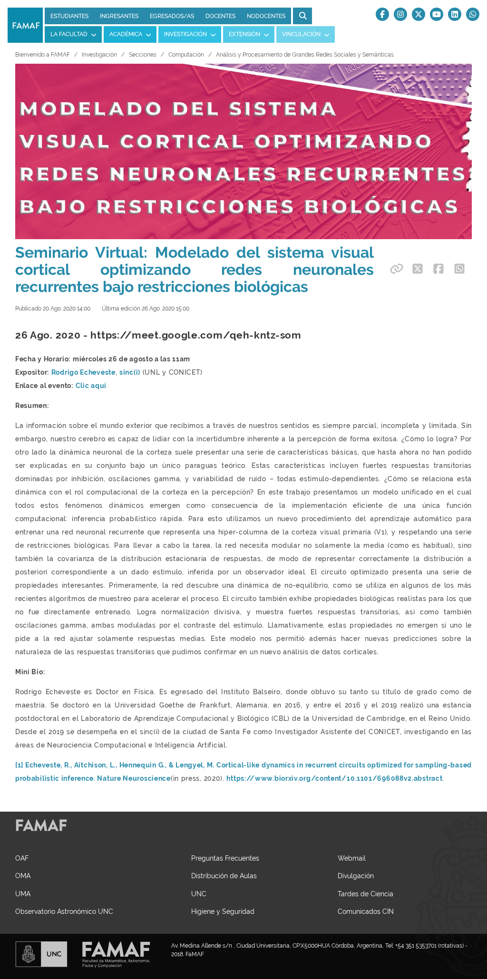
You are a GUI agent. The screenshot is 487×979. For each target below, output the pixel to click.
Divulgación (356, 876)
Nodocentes (266, 16)
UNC (198, 894)
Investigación (99, 54)
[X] (418, 14)
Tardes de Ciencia (365, 894)
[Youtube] (436, 14)
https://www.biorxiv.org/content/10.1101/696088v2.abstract (334, 778)
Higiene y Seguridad (222, 911)
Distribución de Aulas (224, 876)
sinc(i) (129, 372)
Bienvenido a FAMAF (42, 54)
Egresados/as (172, 16)
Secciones (142, 54)
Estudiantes (69, 16)
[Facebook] (382, 14)
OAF (22, 858)
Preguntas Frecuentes (225, 858)
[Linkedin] (454, 14)
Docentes (220, 16)
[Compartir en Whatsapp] (459, 269)
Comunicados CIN (366, 911)
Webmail (352, 858)
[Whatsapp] (472, 14)
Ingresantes (119, 16)
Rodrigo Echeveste (83, 372)
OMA (22, 876)
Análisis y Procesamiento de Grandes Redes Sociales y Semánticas (305, 54)
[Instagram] (400, 14)
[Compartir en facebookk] (438, 269)
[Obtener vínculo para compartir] (395, 269)
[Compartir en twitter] (417, 269)
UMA (22, 894)
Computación (186, 54)
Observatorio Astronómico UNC (64, 911)
